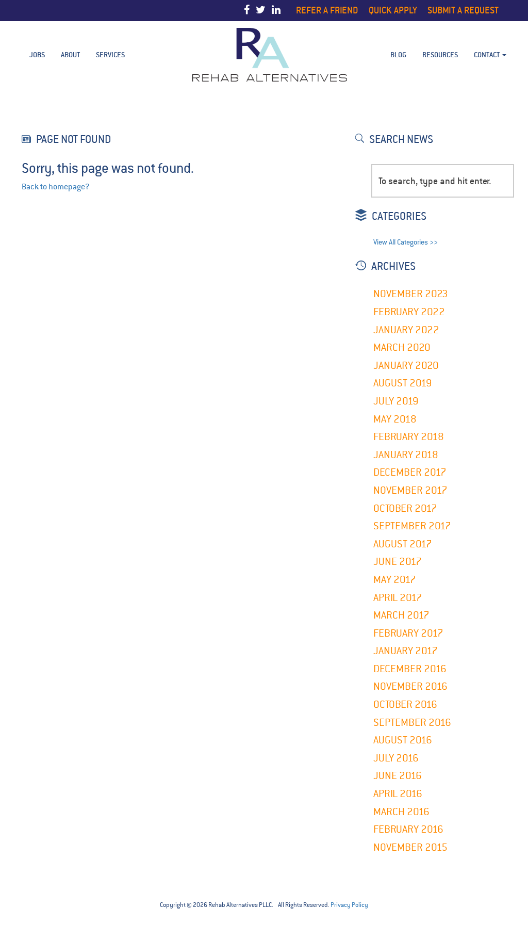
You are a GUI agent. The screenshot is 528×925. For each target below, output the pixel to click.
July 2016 (396, 758)
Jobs (37, 54)
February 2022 (409, 311)
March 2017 (401, 615)
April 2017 (397, 597)
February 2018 (408, 436)
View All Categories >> (405, 242)
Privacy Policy (349, 905)
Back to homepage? (56, 187)
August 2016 (402, 740)
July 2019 (396, 401)
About (70, 54)
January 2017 (405, 650)
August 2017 (402, 544)
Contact (487, 54)
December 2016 (410, 668)
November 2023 (410, 293)
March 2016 (401, 811)
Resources (440, 54)
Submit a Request (463, 10)
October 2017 (405, 508)
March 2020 (402, 347)
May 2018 (395, 419)
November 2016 (410, 686)
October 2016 (405, 704)
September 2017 (412, 526)
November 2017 (410, 490)
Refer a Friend (327, 10)
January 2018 (405, 454)
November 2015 (410, 847)
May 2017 (394, 579)
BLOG (398, 54)
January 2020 (406, 365)
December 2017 (410, 472)
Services (110, 54)
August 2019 (402, 383)
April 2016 (397, 793)
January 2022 (406, 329)
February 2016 (408, 829)
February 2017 (408, 633)
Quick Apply (393, 10)
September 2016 (412, 722)
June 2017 (397, 561)
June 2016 (397, 775)
